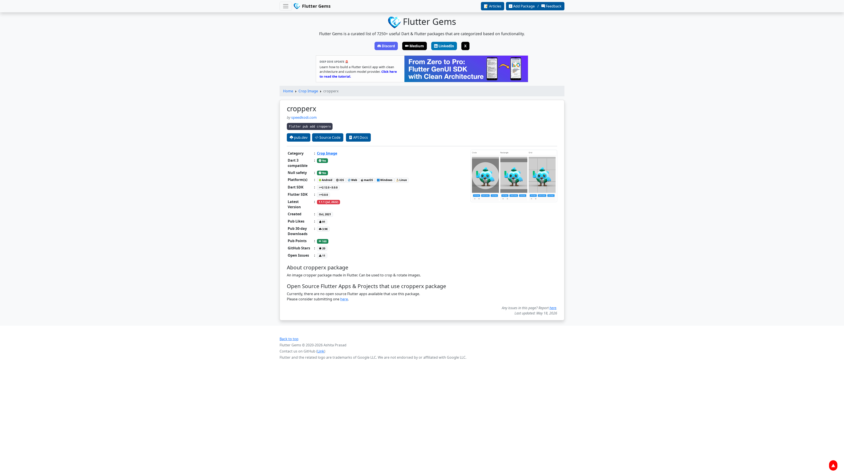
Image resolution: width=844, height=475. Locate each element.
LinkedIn (446, 46)
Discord (388, 46)
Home (288, 91)
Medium (416, 46)
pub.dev (300, 137)
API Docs (360, 137)
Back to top (289, 338)
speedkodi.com (304, 117)
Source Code (329, 137)
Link (320, 351)
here (344, 299)
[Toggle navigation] (286, 6)
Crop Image (308, 91)
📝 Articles (492, 6)
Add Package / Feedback (537, 6)
